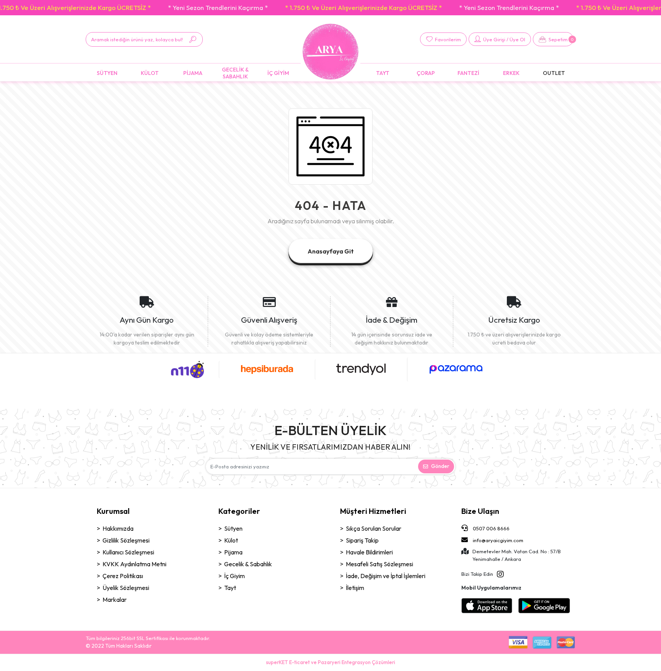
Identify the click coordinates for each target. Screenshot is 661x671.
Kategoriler (239, 511)
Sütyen (233, 528)
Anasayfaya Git (331, 251)
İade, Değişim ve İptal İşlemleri (385, 576)
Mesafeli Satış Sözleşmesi (379, 564)
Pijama (233, 552)
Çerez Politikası (123, 576)
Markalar (115, 599)
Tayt (230, 587)
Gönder (440, 466)
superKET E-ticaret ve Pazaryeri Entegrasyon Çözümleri (330, 662)
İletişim (355, 587)
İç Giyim (234, 576)
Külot (231, 540)
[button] (553, 39)
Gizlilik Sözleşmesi (126, 540)
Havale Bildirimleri (369, 552)
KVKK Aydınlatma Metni (134, 564)
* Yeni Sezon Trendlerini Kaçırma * (218, 7)
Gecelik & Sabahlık (248, 564)
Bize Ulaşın (480, 511)
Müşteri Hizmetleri (373, 511)
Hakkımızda (118, 528)
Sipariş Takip (362, 540)
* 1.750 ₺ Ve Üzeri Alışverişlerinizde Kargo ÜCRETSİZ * (363, 7)
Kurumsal (113, 511)
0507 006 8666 (491, 528)
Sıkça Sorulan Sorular (373, 528)
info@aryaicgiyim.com (498, 540)
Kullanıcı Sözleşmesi (128, 552)
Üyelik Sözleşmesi (126, 587)
